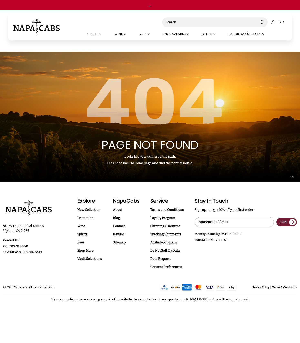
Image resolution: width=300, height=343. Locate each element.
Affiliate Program (163, 242)
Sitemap (119, 242)
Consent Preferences (166, 267)
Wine (81, 226)
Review (118, 234)
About (117, 210)
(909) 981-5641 (199, 299)
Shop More (85, 250)
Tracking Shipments (165, 234)
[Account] (273, 22)
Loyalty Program (162, 218)
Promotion (85, 218)
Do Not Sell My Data (165, 250)
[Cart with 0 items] (284, 22)
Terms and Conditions (167, 210)
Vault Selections (89, 259)
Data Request (160, 259)
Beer (80, 242)
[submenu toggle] (103, 34)
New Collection (88, 210)
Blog (116, 218)
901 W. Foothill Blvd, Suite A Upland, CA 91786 (24, 228)
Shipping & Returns (165, 226)
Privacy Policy (261, 287)
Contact (119, 226)
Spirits (82, 234)
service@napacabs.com (169, 299)
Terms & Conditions (284, 287)
